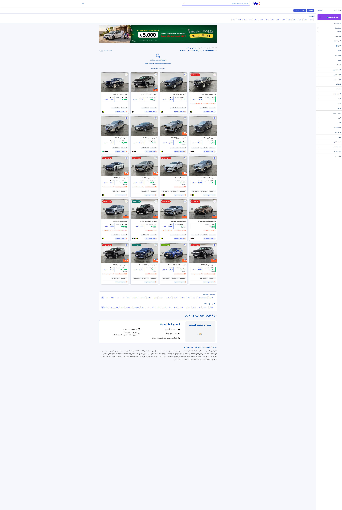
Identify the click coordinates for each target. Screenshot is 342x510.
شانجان (181, 307)
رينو (111, 307)
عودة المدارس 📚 (333, 17)
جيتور (143, 307)
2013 (239, 20)
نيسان (194, 307)
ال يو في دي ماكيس (300, 10)
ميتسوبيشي (105, 307)
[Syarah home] (256, 3)
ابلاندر (194, 298)
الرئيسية (215, 48)
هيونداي (205, 307)
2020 (278, 20)
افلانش (149, 298)
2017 (261, 20)
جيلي (117, 307)
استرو (155, 298)
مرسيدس (136, 307)
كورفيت (211, 298)
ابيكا (189, 298)
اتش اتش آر (182, 298)
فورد (148, 307)
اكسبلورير (142, 298)
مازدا (170, 307)
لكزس (158, 307)
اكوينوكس (134, 298)
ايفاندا (112, 298)
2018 (267, 20)
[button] (214, 74)
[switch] (101, 51)
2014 (245, 20)
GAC (153, 307)
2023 (294, 20)
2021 (283, 20)
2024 (300, 20)
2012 (234, 20)
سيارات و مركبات (208, 48)
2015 (250, 20)
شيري (122, 307)
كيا (199, 307)
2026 (311, 20)
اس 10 (175, 298)
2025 (305, 20)
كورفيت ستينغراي (202, 298)
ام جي (164, 307)
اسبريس (161, 298)
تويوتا (211, 307)
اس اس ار (168, 298)
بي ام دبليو (128, 307)
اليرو (128, 298)
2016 (256, 20)
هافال (175, 307)
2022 (289, 20)
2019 (272, 20)
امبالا (123, 298)
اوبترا (118, 298)
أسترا (107, 298)
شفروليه (311, 10)
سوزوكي (188, 307)
